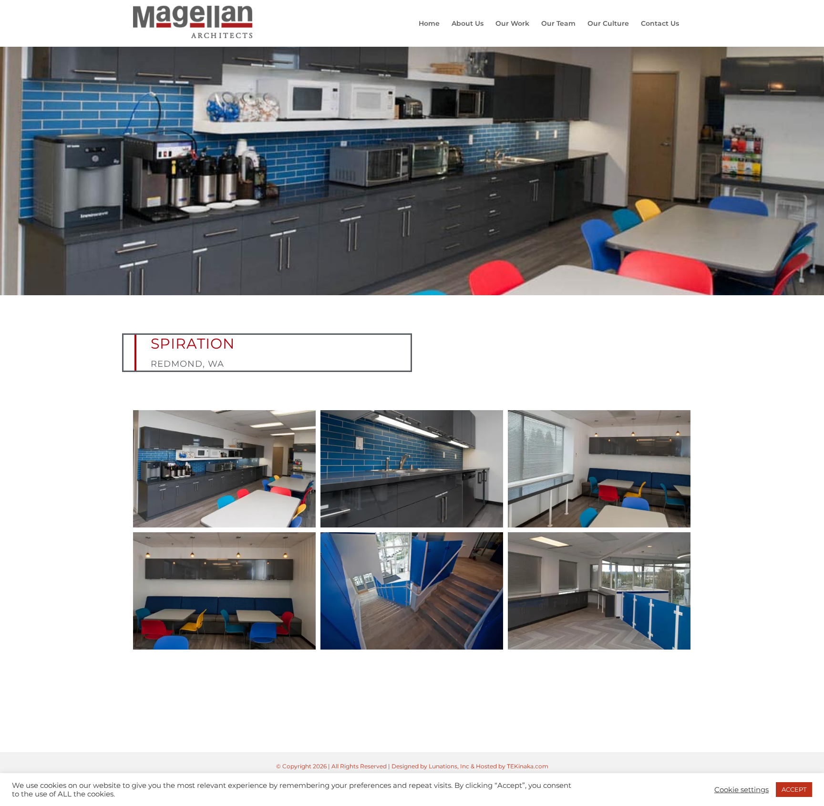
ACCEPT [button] (794, 789)
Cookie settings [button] (741, 789)
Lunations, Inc (449, 766)
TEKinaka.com (527, 766)
